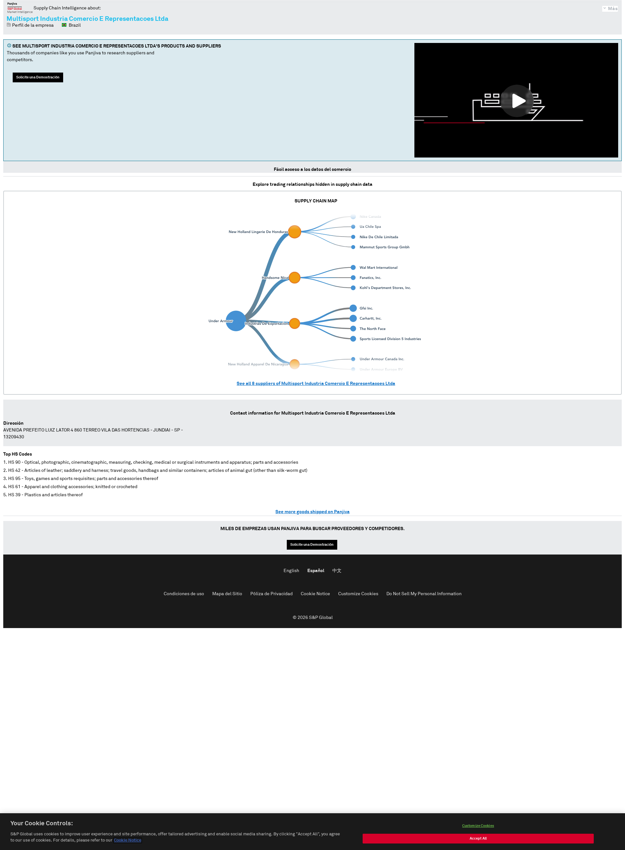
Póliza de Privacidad (271, 594)
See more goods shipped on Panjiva (312, 512)
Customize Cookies (358, 594)
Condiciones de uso (184, 594)
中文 (336, 571)
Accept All (478, 838)
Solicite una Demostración (38, 77)
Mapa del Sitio (227, 594)
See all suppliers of (316, 383)
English (291, 571)
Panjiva (20, 8)
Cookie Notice (315, 594)
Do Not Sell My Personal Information (424, 594)
